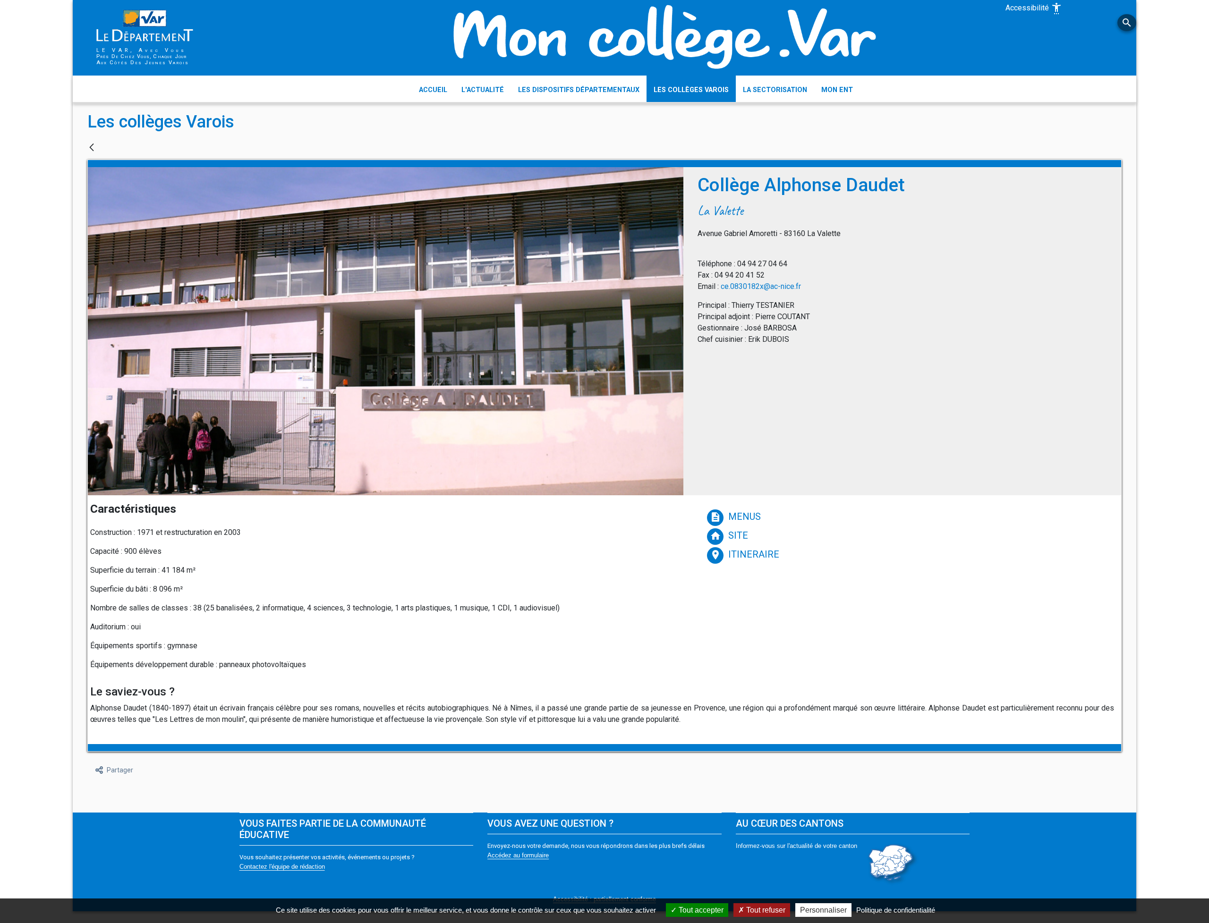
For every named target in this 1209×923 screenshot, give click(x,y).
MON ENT (837, 90)
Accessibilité (1033, 8)
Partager (120, 770)
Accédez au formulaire (518, 855)
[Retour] (91, 148)
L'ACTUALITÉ (482, 90)
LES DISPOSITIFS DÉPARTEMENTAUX (578, 90)
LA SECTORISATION (775, 90)
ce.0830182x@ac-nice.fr (761, 286)
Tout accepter (700, 910)
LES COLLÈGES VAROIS (691, 90)
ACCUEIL (433, 90)
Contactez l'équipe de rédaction (282, 866)
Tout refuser (764, 910)
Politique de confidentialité (895, 910)
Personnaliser (823, 910)
